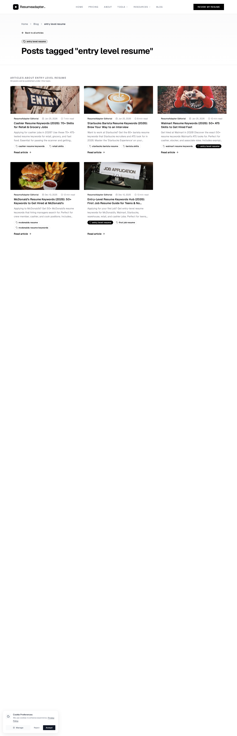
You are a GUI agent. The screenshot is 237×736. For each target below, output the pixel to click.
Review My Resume (209, 7)
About (108, 7)
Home (79, 7)
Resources (141, 7)
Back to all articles (34, 32)
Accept (49, 727)
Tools (121, 7)
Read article (21, 152)
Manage (19, 727)
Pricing (93, 7)
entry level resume (54, 24)
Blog (159, 7)
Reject (37, 727)
